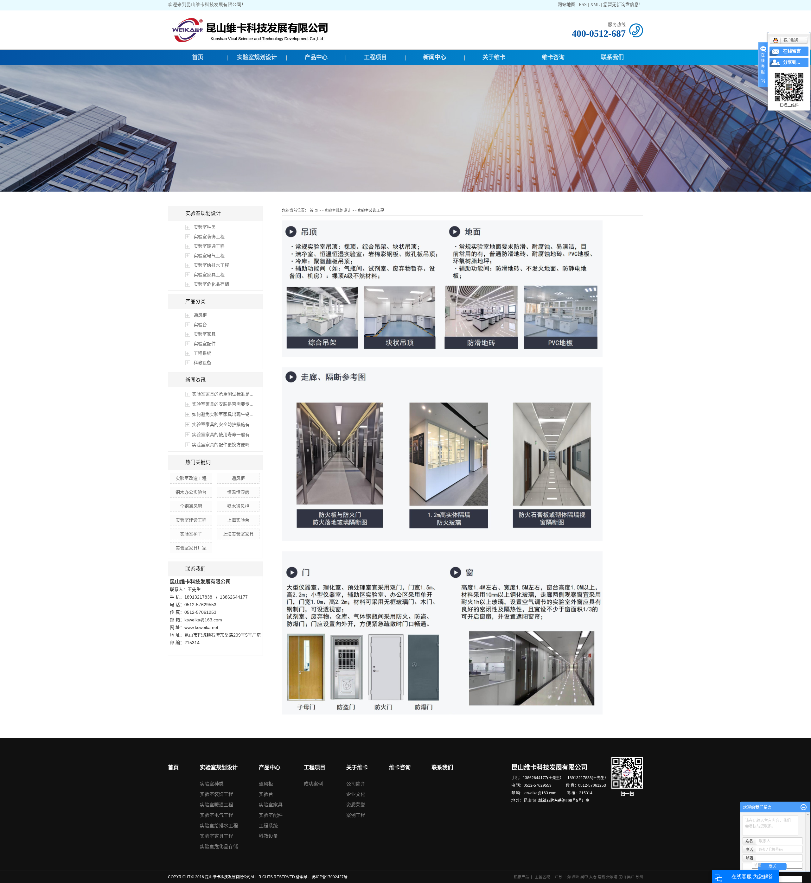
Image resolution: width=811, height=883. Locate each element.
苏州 (639, 877)
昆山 (622, 877)
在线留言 (792, 51)
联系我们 (612, 57)
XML (595, 4)
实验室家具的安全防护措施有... (222, 424)
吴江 (631, 877)
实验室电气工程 (209, 255)
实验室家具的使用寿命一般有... (222, 434)
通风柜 (200, 315)
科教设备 (202, 362)
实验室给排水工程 (211, 265)
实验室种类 (205, 227)
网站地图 (567, 4)
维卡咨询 (553, 57)
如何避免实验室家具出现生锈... (222, 414)
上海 (567, 877)
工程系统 (202, 353)
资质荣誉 (355, 804)
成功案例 (313, 783)
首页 (197, 57)
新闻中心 (434, 57)
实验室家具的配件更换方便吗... (222, 444)
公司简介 (355, 783)
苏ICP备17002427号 (330, 877)
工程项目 (375, 57)
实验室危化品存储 (211, 284)
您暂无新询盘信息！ (623, 4)
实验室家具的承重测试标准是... (222, 394)
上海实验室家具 (238, 534)
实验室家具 (205, 334)
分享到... (791, 62)
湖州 (576, 877)
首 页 (314, 210)
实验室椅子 (191, 534)
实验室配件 (205, 343)
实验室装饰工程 (209, 236)
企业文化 (355, 794)
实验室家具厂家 (191, 547)
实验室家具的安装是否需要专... (222, 404)
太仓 (593, 877)
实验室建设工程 (191, 520)
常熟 (601, 877)
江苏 (559, 877)
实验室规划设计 (257, 57)
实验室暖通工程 (209, 246)
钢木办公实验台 (191, 492)
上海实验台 (238, 520)
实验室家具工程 (209, 274)
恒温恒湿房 (238, 492)
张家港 (612, 877)
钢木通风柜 (238, 506)
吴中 (584, 877)
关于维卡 (493, 57)
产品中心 (316, 57)
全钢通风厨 (191, 506)
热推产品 (521, 877)
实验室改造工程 (191, 478)
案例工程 (355, 815)
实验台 (200, 324)
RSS (583, 4)
